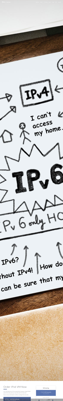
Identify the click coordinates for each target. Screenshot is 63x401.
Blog (53, 2)
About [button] (41, 2)
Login (59, 2)
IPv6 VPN (45, 2)
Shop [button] (50, 2)
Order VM (37, 2)
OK (49, 399)
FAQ (56, 2)
